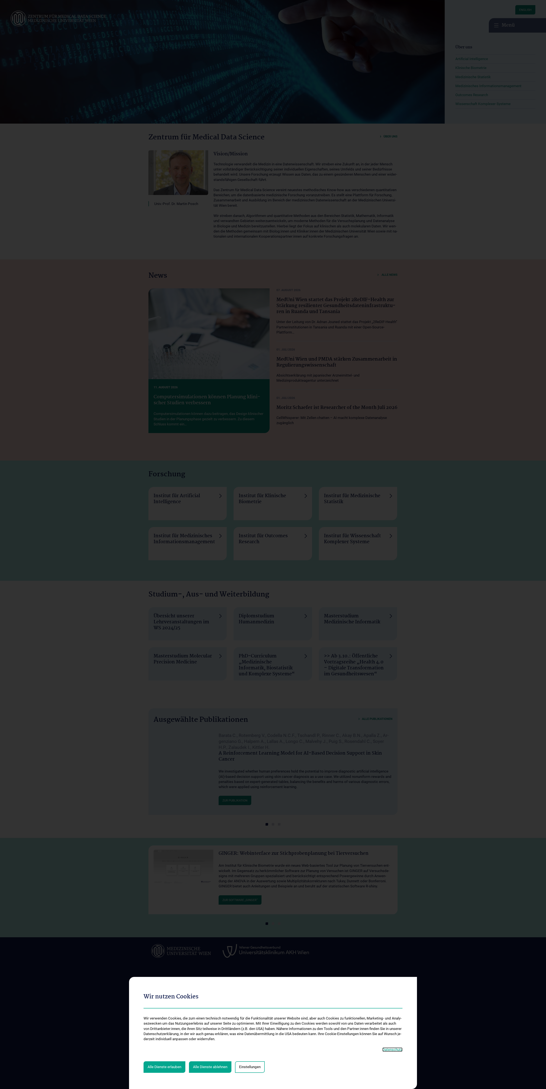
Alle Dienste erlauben (164, 1067)
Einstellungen (250, 1067)
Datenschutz (392, 1049)
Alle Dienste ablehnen (210, 1067)
